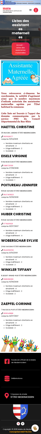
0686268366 (8, 279)
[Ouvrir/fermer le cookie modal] (35, 428)
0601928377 (8, 136)
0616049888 (8, 313)
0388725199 (8, 165)
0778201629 (8, 223)
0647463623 (8, 194)
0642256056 (8, 250)
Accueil (19, 45)
